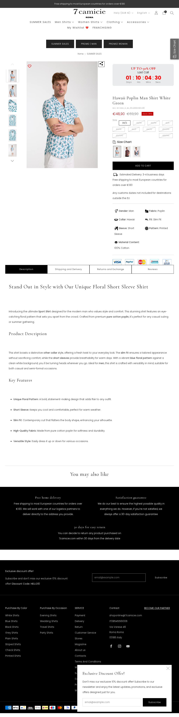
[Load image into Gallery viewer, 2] (12, 90)
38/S (124, 122)
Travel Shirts (47, 627)
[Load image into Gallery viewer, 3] (12, 105)
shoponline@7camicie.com (125, 615)
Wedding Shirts (49, 621)
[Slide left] (12, 65)
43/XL (118, 129)
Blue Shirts (11, 621)
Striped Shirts (13, 644)
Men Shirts (63, 22)
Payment (80, 615)
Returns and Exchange (110, 269)
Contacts (80, 656)
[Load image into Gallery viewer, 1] (12, 76)
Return (79, 627)
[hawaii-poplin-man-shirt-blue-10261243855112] (126, 152)
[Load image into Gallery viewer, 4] (12, 120)
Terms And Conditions (88, 661)
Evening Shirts (48, 615)
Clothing (113, 22)
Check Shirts (12, 650)
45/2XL (165, 129)
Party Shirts (46, 632)
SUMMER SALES (40, 22)
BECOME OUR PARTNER (157, 608)
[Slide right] (12, 161)
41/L (167, 122)
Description (26, 269)
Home (80, 53)
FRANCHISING (102, 27)
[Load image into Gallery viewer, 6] (12, 150)
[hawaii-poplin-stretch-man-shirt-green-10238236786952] (136, 152)
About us (80, 650)
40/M (153, 122)
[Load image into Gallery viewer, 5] (12, 135)
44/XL (149, 129)
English (142, 13)
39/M (139, 122)
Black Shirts (12, 627)
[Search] (172, 13)
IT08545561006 (118, 621)
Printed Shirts (13, 656)
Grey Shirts (11, 632)
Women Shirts (88, 22)
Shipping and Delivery (68, 269)
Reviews (153, 269)
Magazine (80, 644)
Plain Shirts (11, 638)
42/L (134, 129)
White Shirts (12, 615)
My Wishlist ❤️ (78, 27)
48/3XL (165, 135)
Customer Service (85, 632)
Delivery (79, 621)
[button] (174, 49)
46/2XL (119, 135)
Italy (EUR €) (122, 13)
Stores (78, 638)
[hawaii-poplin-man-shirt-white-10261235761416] (117, 152)
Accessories (136, 22)
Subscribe (161, 577)
